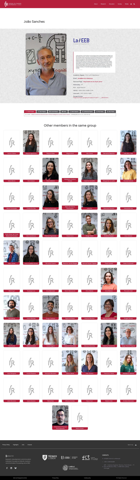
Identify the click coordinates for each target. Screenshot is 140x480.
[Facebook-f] (7, 468)
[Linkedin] (11, 468)
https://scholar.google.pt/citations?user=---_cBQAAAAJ (90, 97)
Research (103, 4)
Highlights (15, 444)
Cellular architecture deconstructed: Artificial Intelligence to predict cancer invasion (50, 114)
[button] (134, 4)
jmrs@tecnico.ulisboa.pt (85, 78)
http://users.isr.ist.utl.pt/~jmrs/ (92, 81)
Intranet (30, 444)
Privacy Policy (6, 444)
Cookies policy (87, 478)
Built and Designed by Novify (20, 478)
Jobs (23, 444)
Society (120, 4)
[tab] (30, 111)
